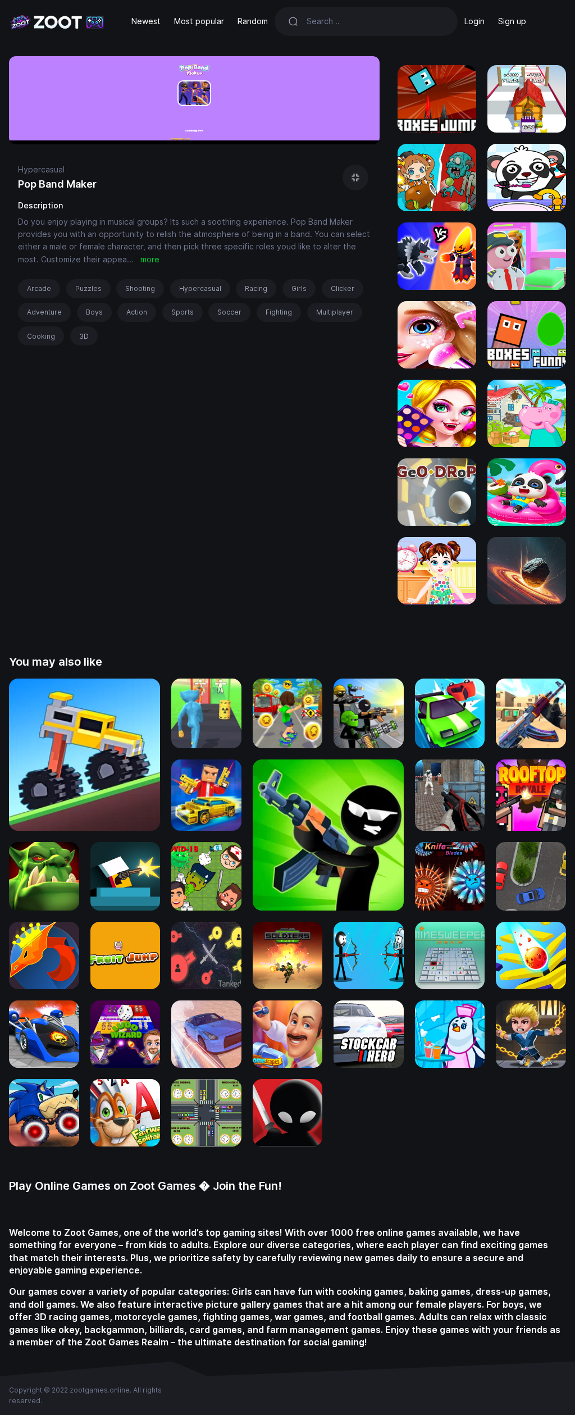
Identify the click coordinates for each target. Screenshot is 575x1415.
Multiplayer (334, 312)
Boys (94, 312)
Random (253, 21)
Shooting (140, 288)
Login (474, 21)
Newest (146, 21)
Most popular (199, 21)
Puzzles (88, 288)
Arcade (39, 288)
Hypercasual (41, 169)
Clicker (342, 288)
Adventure (44, 312)
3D (84, 336)
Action (136, 312)
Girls (299, 288)
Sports (182, 312)
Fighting (279, 312)
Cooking (41, 336)
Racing (256, 288)
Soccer (229, 312)
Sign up (512, 21)
